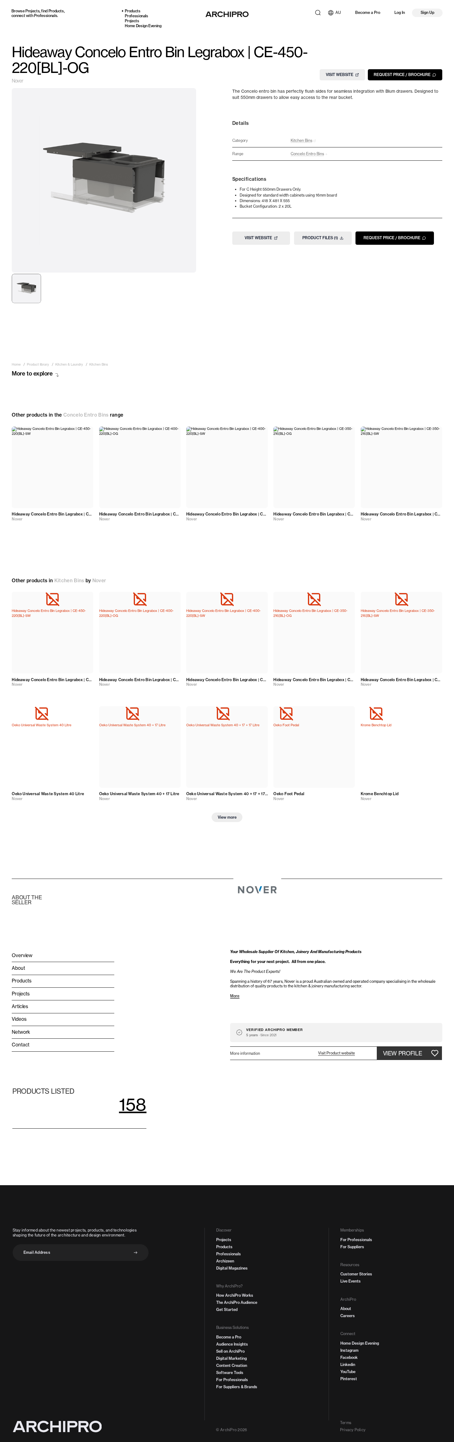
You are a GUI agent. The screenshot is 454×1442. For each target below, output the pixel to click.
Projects (32, 11)
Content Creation (231, 1365)
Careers (347, 1315)
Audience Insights (232, 1344)
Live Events (350, 1281)
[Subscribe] (135, 1252)
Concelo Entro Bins (86, 415)
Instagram (349, 1350)
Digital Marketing (231, 1358)
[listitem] (16, 365)
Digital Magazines (232, 1268)
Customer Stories (356, 1274)
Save (83, 434)
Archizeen (225, 1261)
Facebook (349, 1357)
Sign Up (427, 12)
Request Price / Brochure (402, 74)
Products (56, 11)
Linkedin (347, 1364)
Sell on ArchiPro (230, 1351)
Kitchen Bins (69, 580)
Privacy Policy (352, 1429)
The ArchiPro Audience (236, 1302)
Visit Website (339, 74)
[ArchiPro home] (227, 14)
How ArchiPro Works (234, 1295)
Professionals (45, 15)
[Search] (318, 12)
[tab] (26, 288)
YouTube (347, 1371)
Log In (399, 12)
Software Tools (229, 1372)
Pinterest (348, 1378)
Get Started (227, 1309)
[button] (336, 1053)
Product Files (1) (320, 237)
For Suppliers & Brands (236, 1387)
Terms (345, 1422)
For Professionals (232, 1379)
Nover (17, 81)
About (345, 1308)
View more (227, 817)
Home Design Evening (143, 25)
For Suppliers (352, 1247)
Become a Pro (367, 12)
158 (132, 1104)
